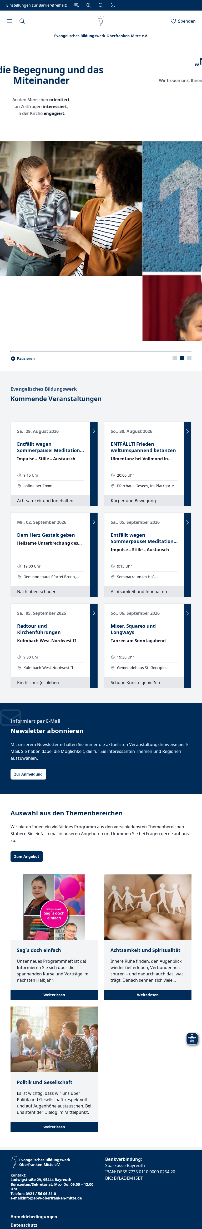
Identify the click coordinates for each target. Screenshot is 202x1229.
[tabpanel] (101, 294)
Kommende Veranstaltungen (56, 605)
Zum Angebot (26, 1063)
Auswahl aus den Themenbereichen (67, 1020)
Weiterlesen (54, 1201)
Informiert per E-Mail (35, 928)
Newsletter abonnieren (47, 938)
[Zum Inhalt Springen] (76, 5)
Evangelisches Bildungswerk (44, 596)
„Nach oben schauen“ (101, 61)
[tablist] (182, 565)
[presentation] (175, 565)
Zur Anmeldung (28, 981)
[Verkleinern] (100, 5)
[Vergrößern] (88, 5)
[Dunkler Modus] (113, 5)
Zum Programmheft (101, 120)
